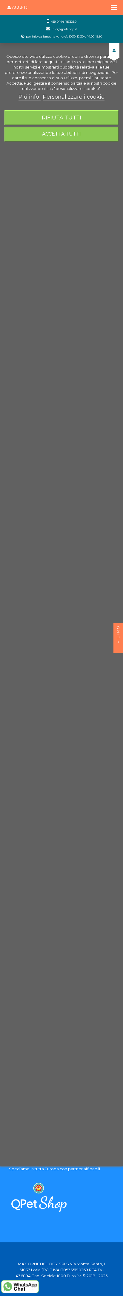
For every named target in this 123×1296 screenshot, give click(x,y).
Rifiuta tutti (61, 117)
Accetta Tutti (61, 134)
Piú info (30, 97)
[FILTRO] (118, 648)
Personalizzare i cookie (73, 97)
